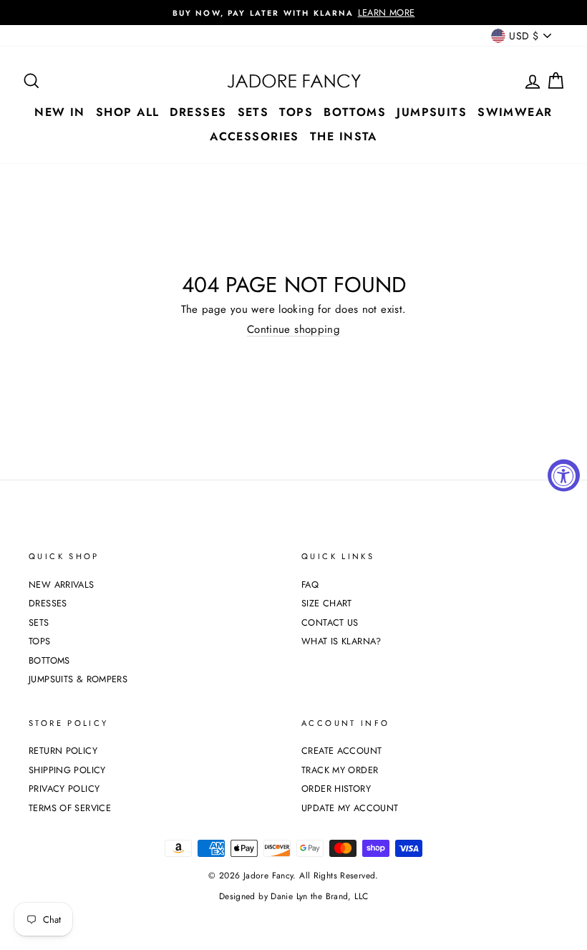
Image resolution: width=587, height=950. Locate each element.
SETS (253, 112)
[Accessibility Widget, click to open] (564, 475)
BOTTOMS (355, 112)
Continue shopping (293, 329)
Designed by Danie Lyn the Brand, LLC (294, 896)
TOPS (296, 112)
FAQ (310, 584)
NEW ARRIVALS (61, 584)
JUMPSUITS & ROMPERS (78, 679)
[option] (293, 12)
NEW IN (59, 112)
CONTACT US (330, 622)
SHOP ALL (128, 112)
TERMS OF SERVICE (70, 808)
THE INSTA (343, 136)
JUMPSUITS (432, 112)
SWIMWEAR (515, 112)
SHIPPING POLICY (67, 770)
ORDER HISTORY (336, 788)
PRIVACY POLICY (64, 788)
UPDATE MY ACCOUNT (349, 808)
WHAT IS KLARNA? (341, 641)
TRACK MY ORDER (339, 770)
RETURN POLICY (63, 750)
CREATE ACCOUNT (341, 750)
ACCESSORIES (254, 136)
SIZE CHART (326, 603)
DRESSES (198, 112)
